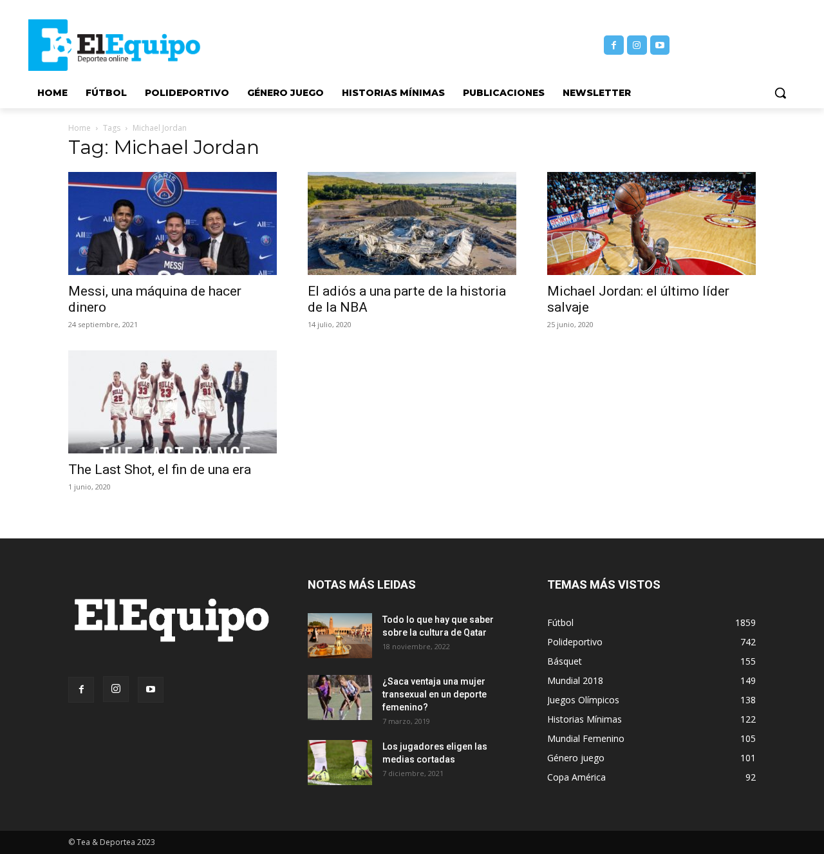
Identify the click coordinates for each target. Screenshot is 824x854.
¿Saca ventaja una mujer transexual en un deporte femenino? (434, 694)
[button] (780, 92)
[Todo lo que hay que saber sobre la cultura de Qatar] (340, 635)
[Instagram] (637, 45)
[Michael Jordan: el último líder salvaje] (651, 223)
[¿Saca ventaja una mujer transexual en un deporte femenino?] (340, 697)
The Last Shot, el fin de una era (159, 469)
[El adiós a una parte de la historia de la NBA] (412, 223)
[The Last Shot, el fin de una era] (172, 401)
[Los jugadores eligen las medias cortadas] (340, 762)
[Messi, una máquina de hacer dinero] (172, 223)
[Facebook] (614, 45)
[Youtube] (660, 45)
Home (79, 127)
